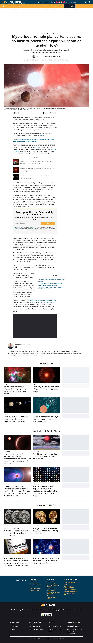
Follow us (46, 113)
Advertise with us (54, 626)
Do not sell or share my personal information (74, 631)
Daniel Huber (36, 147)
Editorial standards (36, 629)
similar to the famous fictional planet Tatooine (43, 300)
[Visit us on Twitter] (54, 2)
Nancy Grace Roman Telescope (50, 9)
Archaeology (16, 6)
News (59, 56)
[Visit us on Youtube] (59, 2)
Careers (13, 629)
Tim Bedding (49, 302)
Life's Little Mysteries (35, 583)
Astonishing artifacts (35, 590)
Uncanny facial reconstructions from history (52, 597)
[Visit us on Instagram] (57, 2)
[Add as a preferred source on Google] (46, 614)
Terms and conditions (74, 622)
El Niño (64, 9)
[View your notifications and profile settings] (85, 2)
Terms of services (32, 227)
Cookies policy (34, 626)
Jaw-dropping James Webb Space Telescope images (53, 585)
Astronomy (42, 33)
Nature (42, 135)
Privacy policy (15, 626)
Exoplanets (55, 33)
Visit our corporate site (74, 610)
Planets (48, 33)
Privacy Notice (18, 228)
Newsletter (54, 113)
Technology (53, 6)
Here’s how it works (64, 60)
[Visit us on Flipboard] (62, 2)
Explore (60, 6)
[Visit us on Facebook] (52, 2)
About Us (51, 622)
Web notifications (73, 626)
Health (24, 6)
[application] (35, 326)
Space (45, 6)
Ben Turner (40, 56)
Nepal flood (23, 9)
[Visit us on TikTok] (64, 2)
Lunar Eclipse (35, 9)
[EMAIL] (16, 347)
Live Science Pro (75, 9)
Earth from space (34, 586)
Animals (9, 6)
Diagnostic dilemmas (35, 588)
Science (31, 6)
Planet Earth (38, 6)
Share (16, 113)
